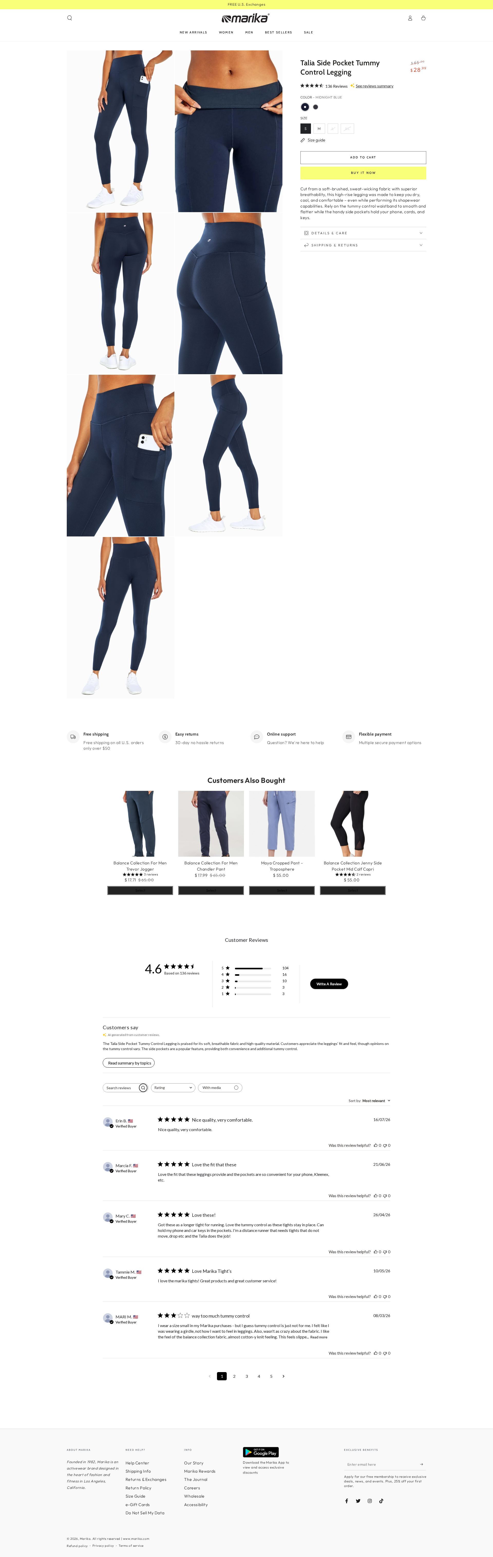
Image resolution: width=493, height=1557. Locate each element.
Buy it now (363, 173)
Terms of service (131, 1545)
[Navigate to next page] (283, 1376)
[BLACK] (315, 107)
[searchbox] (120, 1088)
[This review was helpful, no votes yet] (375, 1145)
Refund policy (77, 1546)
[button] (69, 18)
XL (347, 128)
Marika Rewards (199, 1471)
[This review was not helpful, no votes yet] (385, 1145)
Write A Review (329, 984)
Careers (192, 1487)
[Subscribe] (423, 1464)
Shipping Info (138, 1471)
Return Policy (138, 1487)
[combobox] (173, 1087)
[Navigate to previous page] (209, 1376)
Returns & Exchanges (146, 1479)
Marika (85, 1539)
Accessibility (196, 1504)
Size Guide (136, 1496)
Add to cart (363, 157)
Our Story (193, 1462)
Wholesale (194, 1496)
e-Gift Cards (138, 1504)
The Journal (195, 1479)
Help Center (137, 1462)
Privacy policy (103, 1545)
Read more (318, 1337)
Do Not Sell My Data (145, 1512)
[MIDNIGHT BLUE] (305, 107)
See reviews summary (374, 85)
